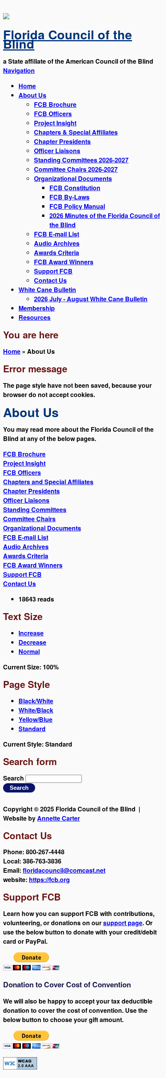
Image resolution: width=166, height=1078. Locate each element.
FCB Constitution (74, 187)
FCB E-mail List (56, 234)
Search (14, 778)
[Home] (6, 16)
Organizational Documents (73, 178)
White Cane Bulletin (47, 289)
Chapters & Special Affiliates (76, 132)
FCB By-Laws (69, 197)
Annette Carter (58, 818)
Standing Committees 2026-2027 (81, 159)
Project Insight (55, 122)
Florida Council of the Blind (67, 38)
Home (27, 85)
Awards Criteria (56, 252)
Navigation (19, 70)
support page (122, 922)
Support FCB (53, 271)
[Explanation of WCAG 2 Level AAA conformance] (20, 1067)
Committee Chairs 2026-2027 (76, 169)
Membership (37, 308)
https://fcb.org (49, 879)
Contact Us (50, 280)
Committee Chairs (29, 518)
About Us (32, 95)
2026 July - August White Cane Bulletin (90, 298)
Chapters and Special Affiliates (48, 481)
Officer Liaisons (57, 150)
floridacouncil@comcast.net (64, 870)
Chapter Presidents (62, 141)
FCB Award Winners (63, 261)
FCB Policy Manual (77, 206)
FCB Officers (53, 113)
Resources (35, 317)
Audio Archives (57, 243)
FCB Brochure (55, 104)
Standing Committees (34, 509)
